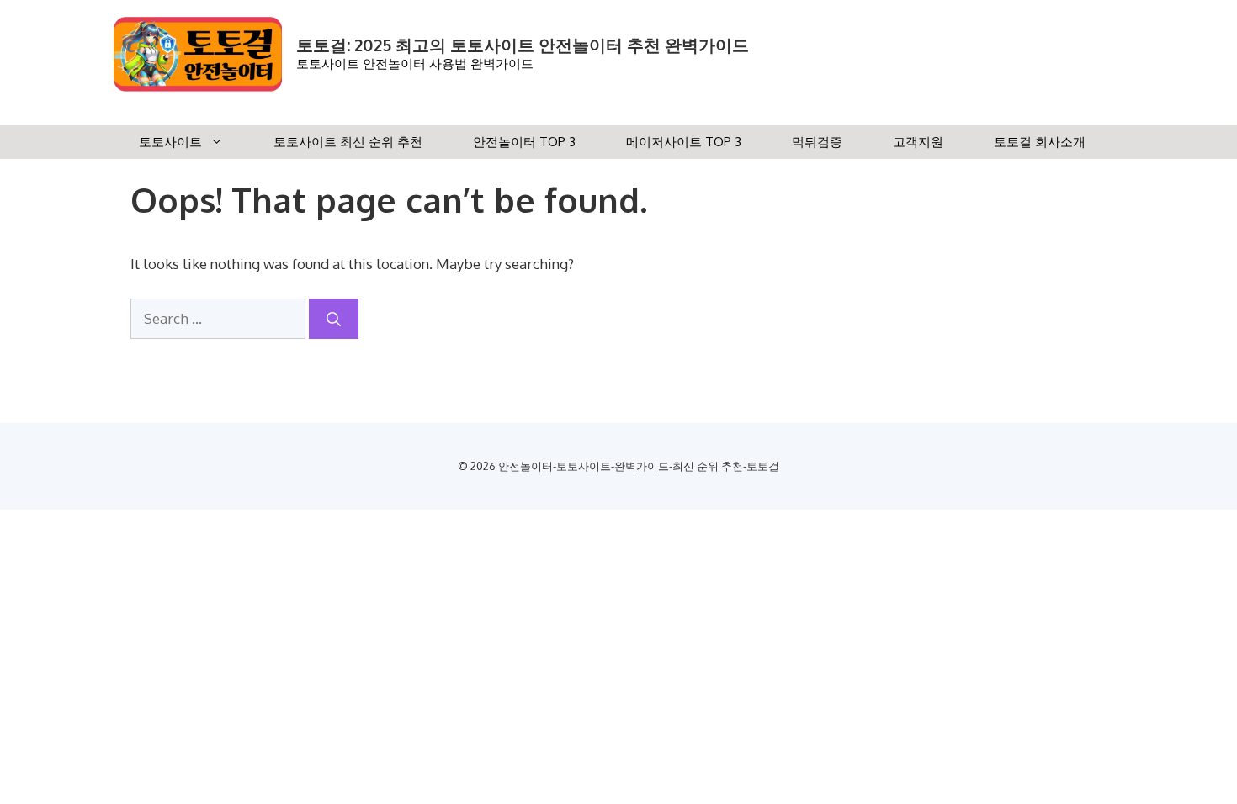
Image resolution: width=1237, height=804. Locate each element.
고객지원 (918, 142)
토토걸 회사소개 (1040, 142)
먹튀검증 (817, 142)
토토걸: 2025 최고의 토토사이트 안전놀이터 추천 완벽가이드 (522, 45)
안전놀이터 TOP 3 (524, 142)
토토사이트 (170, 142)
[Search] (333, 319)
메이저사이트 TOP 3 (683, 142)
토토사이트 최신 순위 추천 (347, 142)
